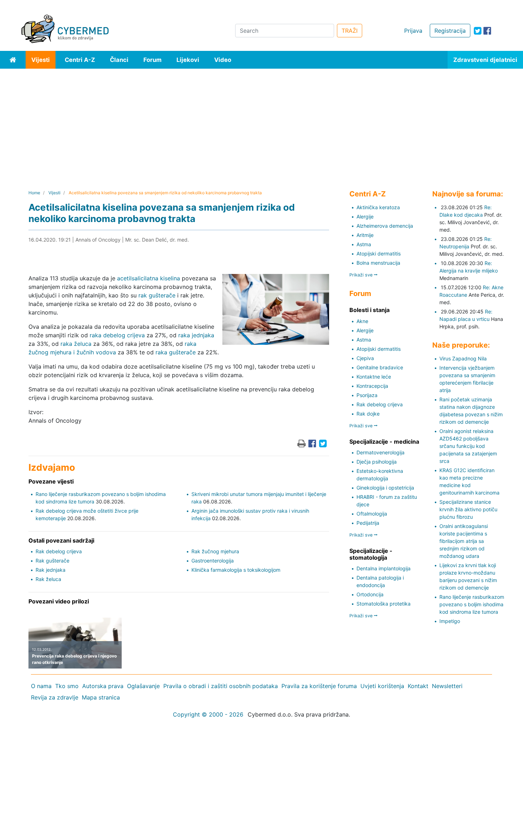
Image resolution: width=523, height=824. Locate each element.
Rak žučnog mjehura (215, 551)
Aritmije (365, 235)
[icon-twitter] (477, 30)
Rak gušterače (52, 561)
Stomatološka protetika (383, 604)
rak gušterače (156, 295)
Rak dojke (368, 414)
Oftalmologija (371, 514)
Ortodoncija (370, 594)
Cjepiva (365, 358)
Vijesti (40, 59)
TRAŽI (350, 30)
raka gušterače (175, 352)
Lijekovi (187, 59)
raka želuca (75, 343)
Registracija (450, 30)
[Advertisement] (261, 122)
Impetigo (449, 621)
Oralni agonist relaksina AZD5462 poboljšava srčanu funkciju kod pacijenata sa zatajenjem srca (468, 446)
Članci (119, 59)
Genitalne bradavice (379, 367)
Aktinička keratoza (378, 207)
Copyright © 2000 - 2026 (208, 714)
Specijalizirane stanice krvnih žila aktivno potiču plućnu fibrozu (468, 509)
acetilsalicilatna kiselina (148, 278)
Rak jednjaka (50, 570)
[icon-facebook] (487, 30)
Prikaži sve (361, 275)
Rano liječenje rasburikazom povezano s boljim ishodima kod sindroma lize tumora (471, 604)
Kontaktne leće (373, 377)
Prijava (413, 30)
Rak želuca (48, 579)
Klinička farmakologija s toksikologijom (235, 570)
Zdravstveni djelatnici (485, 59)
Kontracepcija (372, 386)
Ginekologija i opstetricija (385, 488)
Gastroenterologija (212, 561)
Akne (362, 321)
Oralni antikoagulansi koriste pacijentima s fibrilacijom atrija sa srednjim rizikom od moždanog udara (463, 541)
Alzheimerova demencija (384, 226)
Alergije (365, 216)
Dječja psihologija (376, 462)
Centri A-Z (80, 59)
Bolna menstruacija (378, 263)
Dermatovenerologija (380, 452)
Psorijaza (366, 395)
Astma (363, 244)
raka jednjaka (196, 335)
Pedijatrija (367, 523)
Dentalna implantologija (383, 568)
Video (222, 59)
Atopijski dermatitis (378, 253)
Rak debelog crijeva (59, 551)
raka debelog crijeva (117, 335)
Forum (152, 59)
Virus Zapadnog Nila (463, 358)
